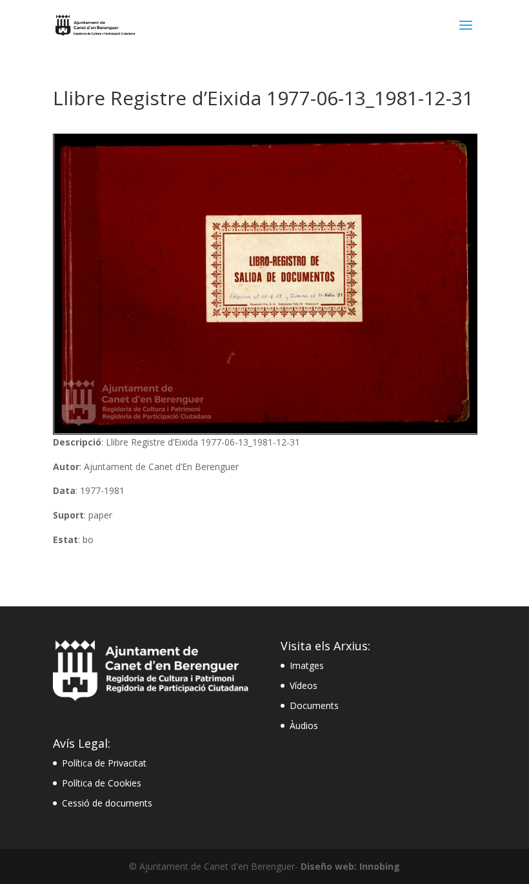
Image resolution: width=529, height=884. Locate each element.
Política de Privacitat (104, 763)
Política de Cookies (101, 783)
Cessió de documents (107, 803)
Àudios (304, 725)
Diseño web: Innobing (350, 866)
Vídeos (303, 685)
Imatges (307, 665)
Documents (314, 705)
